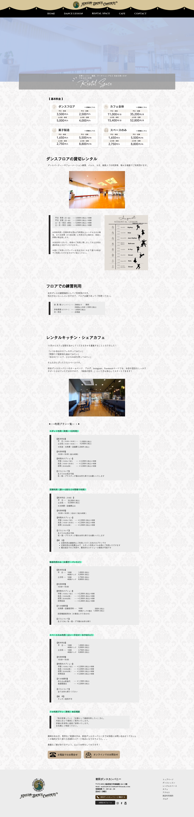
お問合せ (113, 754)
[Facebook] (121, 803)
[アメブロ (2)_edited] (125, 803)
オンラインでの (101, 754)
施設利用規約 (168, 796)
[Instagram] (117, 803)
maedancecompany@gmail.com (115, 786)
